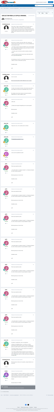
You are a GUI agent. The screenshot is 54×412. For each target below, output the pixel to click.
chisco (6, 150)
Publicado (16, 24)
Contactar (31, 407)
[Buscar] (52, 5)
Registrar (50, 2)
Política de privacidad (24, 407)
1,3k (6, 159)
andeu (6, 371)
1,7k (6, 49)
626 (6, 380)
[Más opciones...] (33, 24)
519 (6, 132)
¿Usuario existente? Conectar (41, 2)
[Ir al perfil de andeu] (6, 374)
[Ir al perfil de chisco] (6, 154)
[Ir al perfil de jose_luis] (6, 89)
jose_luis (6, 85)
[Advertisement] (18, 12)
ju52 (6, 40)
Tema (18, 407)
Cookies (35, 407)
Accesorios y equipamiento (19, 19)
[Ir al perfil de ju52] (6, 44)
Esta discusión (47, 5)
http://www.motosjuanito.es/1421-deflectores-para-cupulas (21, 80)
